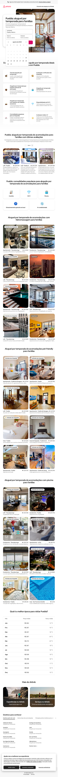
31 (11, 64)
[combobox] (19, 32)
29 (26, 61)
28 (23, 61)
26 (17, 61)
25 (14, 61)
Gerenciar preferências (44, 767)
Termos (32, 774)
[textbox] (12, 38)
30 (8, 64)
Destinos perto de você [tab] (9, 718)
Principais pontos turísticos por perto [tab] (44, 718)
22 (26, 57)
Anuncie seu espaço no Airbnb (45, 6)
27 (20, 61)
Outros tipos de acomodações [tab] (25, 718)
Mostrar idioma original (44, 2)
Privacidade (26, 774)
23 (8, 61)
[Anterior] (25, 145)
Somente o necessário (27, 767)
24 (11, 61)
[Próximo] (32, 145)
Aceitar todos (11, 767)
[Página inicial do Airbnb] (7, 6)
